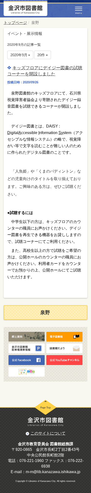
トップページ (15, 23)
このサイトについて (48, 433)
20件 (41, 55)
